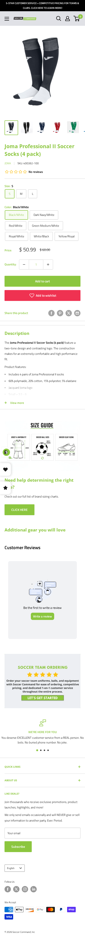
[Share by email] (77, 313)
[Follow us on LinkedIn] (33, 889)
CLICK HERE (19, 509)
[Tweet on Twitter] (69, 313)
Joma (8, 163)
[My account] (67, 18)
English (11, 868)
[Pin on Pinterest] (60, 313)
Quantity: (10, 264)
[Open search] (58, 18)
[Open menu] (7, 19)
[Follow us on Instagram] (25, 889)
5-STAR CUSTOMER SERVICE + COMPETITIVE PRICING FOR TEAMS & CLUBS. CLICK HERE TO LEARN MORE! (42, 5)
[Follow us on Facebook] (8, 889)
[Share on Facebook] (51, 313)
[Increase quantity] (48, 264)
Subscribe (18, 846)
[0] (77, 18)
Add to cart (42, 281)
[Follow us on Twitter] (16, 889)
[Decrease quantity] (24, 264)
